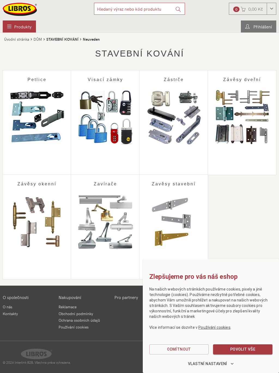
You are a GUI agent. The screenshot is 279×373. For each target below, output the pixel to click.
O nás (7, 306)
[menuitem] (19, 26)
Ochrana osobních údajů (79, 320)
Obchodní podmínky (76, 313)
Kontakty (10, 313)
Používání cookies (74, 327)
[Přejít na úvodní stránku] (20, 9)
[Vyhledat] (178, 9)
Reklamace (68, 306)
